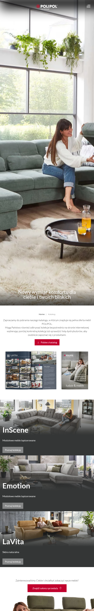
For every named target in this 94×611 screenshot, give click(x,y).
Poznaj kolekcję (13, 449)
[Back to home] (47, 7)
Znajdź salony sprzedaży (45, 588)
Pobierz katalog (49, 342)
